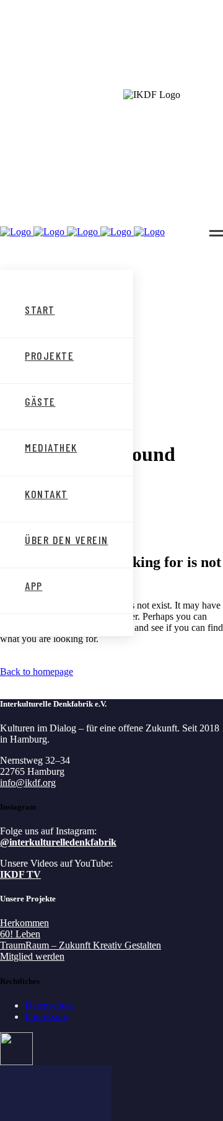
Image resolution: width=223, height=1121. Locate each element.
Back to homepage (36, 671)
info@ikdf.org (28, 782)
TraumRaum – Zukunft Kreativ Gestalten (80, 945)
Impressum (46, 1016)
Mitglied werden (32, 956)
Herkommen (24, 923)
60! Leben (20, 934)
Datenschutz (49, 1005)
